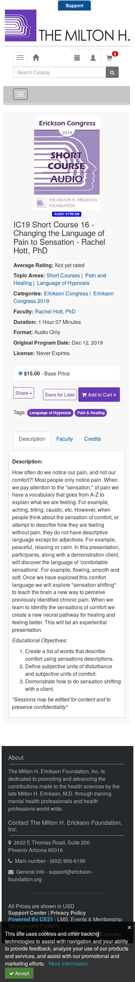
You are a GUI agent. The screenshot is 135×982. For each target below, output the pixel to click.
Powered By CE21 (31, 919)
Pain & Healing (91, 413)
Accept (21, 973)
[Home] (36, 57)
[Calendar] (77, 58)
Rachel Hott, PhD (55, 311)
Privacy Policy (68, 912)
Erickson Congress (66, 293)
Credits (92, 438)
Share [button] (22, 392)
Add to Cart (100, 394)
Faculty (64, 438)
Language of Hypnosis (63, 283)
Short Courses (63, 275)
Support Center (27, 912)
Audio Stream (66, 214)
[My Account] (93, 58)
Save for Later (60, 394)
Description (32, 438)
